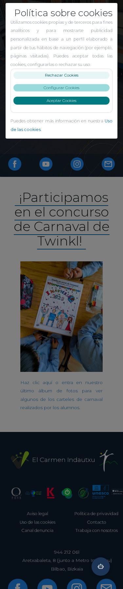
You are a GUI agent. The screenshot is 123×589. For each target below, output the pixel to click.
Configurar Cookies (61, 87)
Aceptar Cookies (61, 100)
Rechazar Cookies (61, 75)
